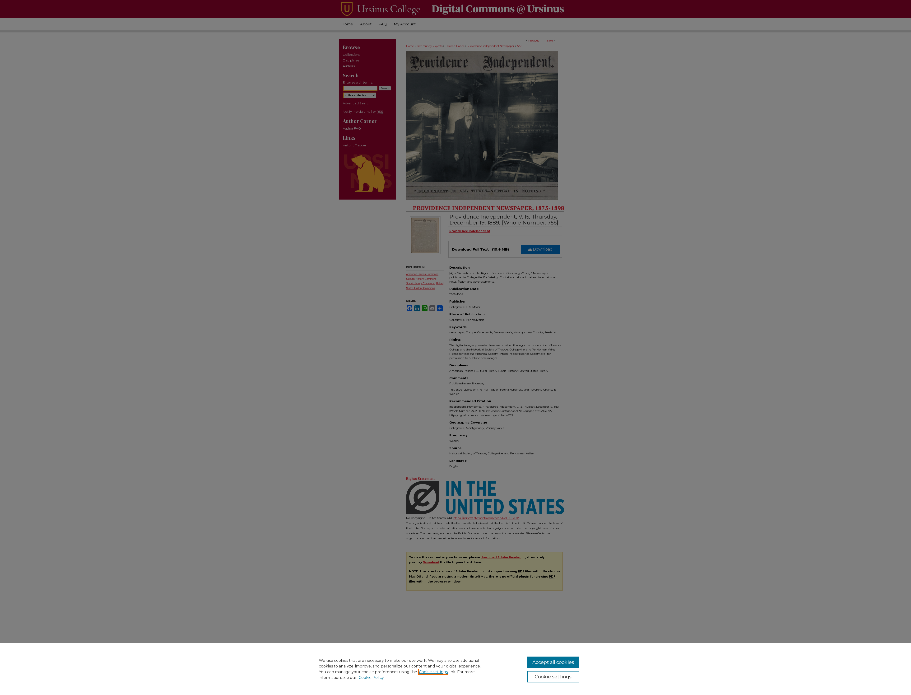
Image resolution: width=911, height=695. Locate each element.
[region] (455, 669)
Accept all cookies (553, 662)
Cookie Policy (371, 677)
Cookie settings (433, 672)
